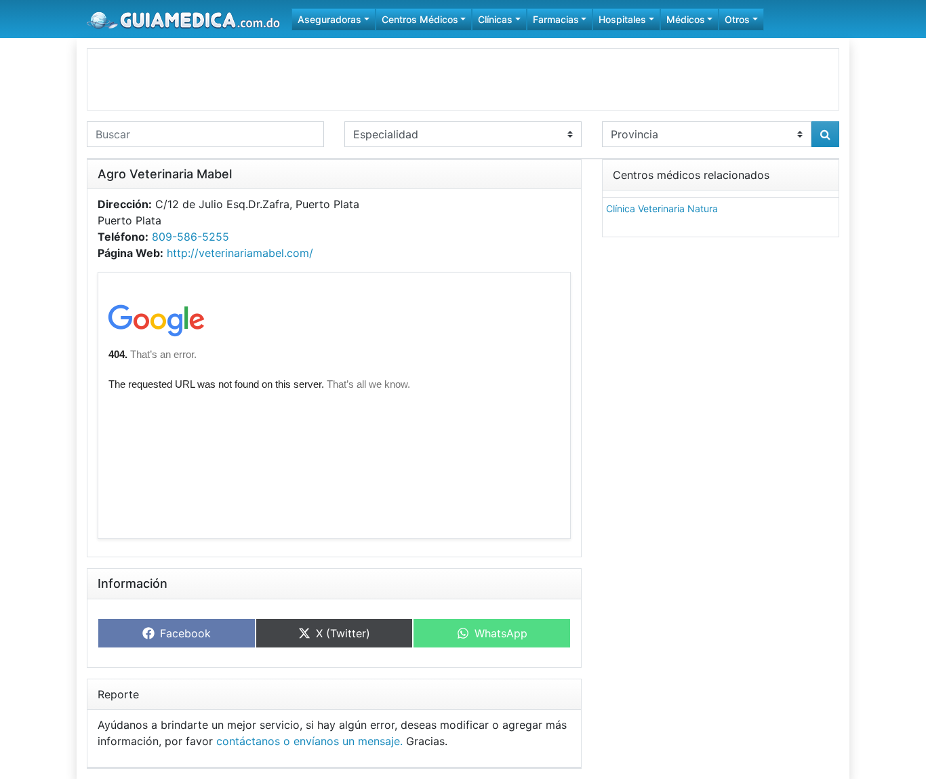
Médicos (685, 19)
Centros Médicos (420, 19)
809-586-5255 (190, 236)
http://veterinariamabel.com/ (240, 253)
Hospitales (622, 19)
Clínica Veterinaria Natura (662, 208)
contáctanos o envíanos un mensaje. (309, 741)
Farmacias (556, 19)
